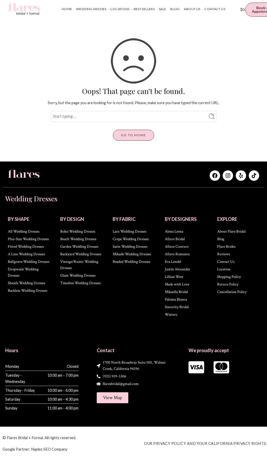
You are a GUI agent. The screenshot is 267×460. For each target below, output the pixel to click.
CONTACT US (214, 9)
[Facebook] (215, 175)
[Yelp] (241, 175)
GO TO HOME (133, 135)
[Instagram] (228, 175)
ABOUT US (192, 9)
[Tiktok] (254, 175)
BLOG (175, 9)
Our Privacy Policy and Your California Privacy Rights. (205, 443)
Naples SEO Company (49, 449)
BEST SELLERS (144, 9)
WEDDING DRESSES (91, 9)
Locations (120, 9)
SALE (162, 9)
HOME (67, 9)
